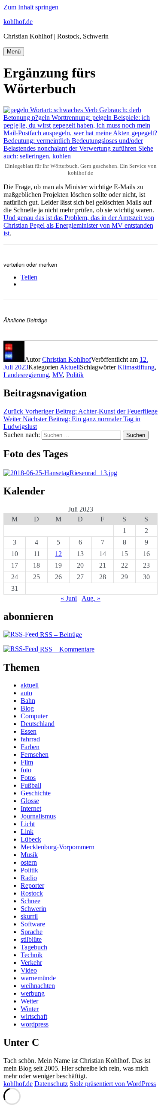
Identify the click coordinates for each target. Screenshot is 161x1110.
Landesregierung (26, 374)
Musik (29, 854)
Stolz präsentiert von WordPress (113, 1083)
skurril (29, 916)
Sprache (32, 931)
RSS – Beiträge (60, 634)
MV (57, 374)
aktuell (30, 685)
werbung (33, 993)
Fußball (31, 785)
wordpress (35, 1024)
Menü (14, 51)
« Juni (69, 598)
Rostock (32, 893)
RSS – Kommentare (66, 649)
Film (27, 762)
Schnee (30, 901)
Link (27, 831)
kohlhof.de (18, 21)
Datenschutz (51, 1083)
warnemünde (38, 978)
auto (26, 692)
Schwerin (33, 908)
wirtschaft (34, 1016)
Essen (28, 731)
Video (29, 970)
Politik (75, 374)
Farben (30, 746)
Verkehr (31, 962)
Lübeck (31, 839)
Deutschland (38, 723)
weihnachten (38, 985)
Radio (29, 877)
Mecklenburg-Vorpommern (57, 847)
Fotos (28, 777)
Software (33, 924)
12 (58, 553)
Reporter (32, 885)
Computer (34, 716)
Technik (32, 954)
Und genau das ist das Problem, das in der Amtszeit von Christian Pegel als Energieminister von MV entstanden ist (78, 225)
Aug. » (91, 598)
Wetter (29, 1001)
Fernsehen (35, 754)
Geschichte (36, 793)
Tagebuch (34, 947)
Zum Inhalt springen (30, 7)
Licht (28, 823)
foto (26, 770)
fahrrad (30, 739)
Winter (30, 1008)
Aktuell (70, 367)
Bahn (28, 700)
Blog (27, 708)
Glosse (30, 800)
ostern (29, 862)
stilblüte (31, 939)
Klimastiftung (136, 367)
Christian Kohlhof (66, 359)
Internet (31, 808)
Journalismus (38, 816)
